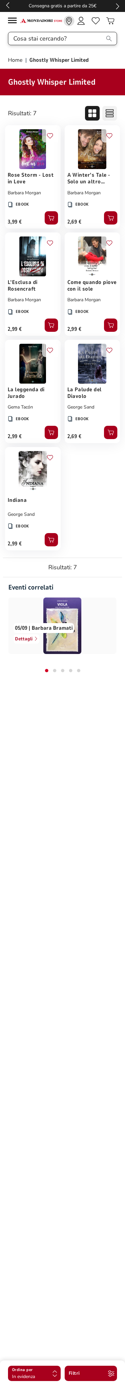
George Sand (80, 407)
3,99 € (15, 222)
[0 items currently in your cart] (110, 21)
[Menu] (14, 21)
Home (16, 60)
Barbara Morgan (24, 193)
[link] (69, 21)
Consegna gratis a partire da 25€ (62, 6)
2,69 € (74, 222)
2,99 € (15, 329)
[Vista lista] (109, 113)
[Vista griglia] (92, 113)
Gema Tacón (20, 407)
